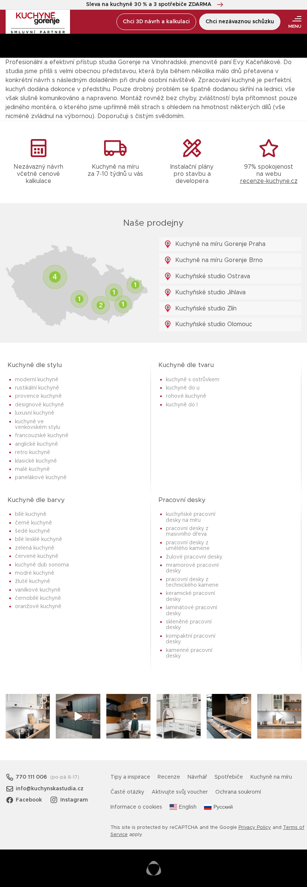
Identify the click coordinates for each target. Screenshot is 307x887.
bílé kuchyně (30, 514)
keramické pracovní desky (190, 596)
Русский (223, 807)
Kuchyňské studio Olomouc (212, 324)
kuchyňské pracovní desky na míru (190, 517)
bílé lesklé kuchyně (38, 539)
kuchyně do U (183, 388)
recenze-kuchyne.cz (269, 181)
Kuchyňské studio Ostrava (211, 276)
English (188, 807)
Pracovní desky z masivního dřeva (187, 531)
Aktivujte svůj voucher (180, 792)
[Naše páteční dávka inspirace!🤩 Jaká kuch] (78, 716)
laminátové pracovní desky (191, 610)
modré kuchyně (34, 573)
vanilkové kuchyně (38, 590)
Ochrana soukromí (238, 792)
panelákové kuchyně (41, 477)
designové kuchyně (39, 405)
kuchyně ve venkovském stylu (37, 424)
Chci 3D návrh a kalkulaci (156, 21)
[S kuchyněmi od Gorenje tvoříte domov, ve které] (128, 716)
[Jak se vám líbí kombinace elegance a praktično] (178, 716)
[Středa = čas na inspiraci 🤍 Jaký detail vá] (279, 716)
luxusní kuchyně (34, 413)
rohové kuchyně (186, 396)
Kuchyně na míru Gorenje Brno (218, 260)
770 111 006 (31, 777)
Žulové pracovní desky (194, 557)
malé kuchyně (32, 469)
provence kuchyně (38, 396)
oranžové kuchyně (38, 606)
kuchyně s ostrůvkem (192, 379)
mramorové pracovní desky (192, 568)
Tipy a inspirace (130, 777)
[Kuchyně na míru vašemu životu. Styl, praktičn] (229, 716)
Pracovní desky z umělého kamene (188, 545)
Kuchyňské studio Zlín (205, 309)
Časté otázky (127, 792)
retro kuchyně (32, 452)
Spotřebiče (229, 777)
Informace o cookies (136, 807)
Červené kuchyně (36, 556)
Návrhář (197, 777)
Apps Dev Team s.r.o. (153, 868)
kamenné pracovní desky (189, 653)
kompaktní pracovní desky (190, 639)
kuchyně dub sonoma (42, 565)
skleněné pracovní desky (189, 624)
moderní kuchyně (36, 379)
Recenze (169, 777)
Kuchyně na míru (271, 777)
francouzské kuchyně (42, 435)
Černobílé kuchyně (38, 598)
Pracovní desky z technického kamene (192, 582)
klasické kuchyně (36, 461)
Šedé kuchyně (32, 531)
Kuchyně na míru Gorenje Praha (219, 244)
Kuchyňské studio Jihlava (209, 292)
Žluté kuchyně (32, 581)
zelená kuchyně (34, 548)
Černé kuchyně (33, 523)
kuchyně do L (182, 405)
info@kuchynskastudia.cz (49, 788)
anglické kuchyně (36, 444)
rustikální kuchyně (37, 388)
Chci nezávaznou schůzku (240, 21)
